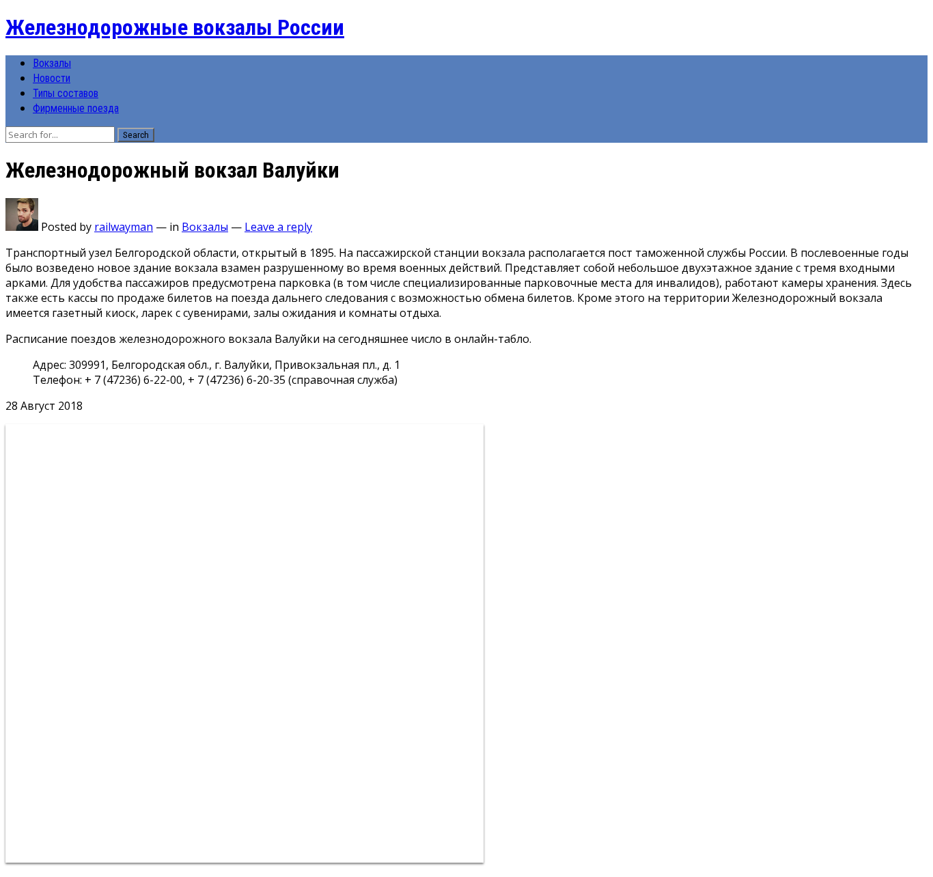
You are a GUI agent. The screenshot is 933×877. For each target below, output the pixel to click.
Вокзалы (52, 63)
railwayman (123, 226)
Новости (51, 78)
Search (136, 135)
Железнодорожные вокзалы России (174, 27)
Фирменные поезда (76, 108)
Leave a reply (278, 226)
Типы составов (65, 93)
